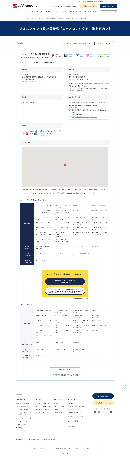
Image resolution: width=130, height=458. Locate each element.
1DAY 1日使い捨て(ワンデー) (24, 403)
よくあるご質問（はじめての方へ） (76, 406)
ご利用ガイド (57, 403)
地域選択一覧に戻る (104, 43)
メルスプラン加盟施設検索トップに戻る (78, 43)
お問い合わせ (20, 439)
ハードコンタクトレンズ (23, 424)
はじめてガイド (75, 12)
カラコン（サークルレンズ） (23, 418)
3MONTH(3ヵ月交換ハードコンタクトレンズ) (23, 414)
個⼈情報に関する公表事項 (62, 448)
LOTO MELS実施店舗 (107, 55)
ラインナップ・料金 (59, 406)
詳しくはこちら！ (43, 135)
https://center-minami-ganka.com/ (84, 117)
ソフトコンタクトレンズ (23, 421)
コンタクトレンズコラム (74, 409)
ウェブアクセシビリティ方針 (81, 448)
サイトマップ (32, 448)
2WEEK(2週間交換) (21, 406)
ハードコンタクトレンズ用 (43, 406)
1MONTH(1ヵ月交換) (22, 409)
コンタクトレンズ (35, 12)
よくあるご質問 (90, 12)
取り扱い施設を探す (108, 6)
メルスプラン (61, 12)
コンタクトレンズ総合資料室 (75, 416)
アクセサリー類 (40, 413)
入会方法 (56, 409)
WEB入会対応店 (82, 55)
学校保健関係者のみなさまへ (75, 413)
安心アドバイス (71, 403)
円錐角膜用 (19, 428)
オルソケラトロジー (21, 431)
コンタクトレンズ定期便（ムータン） (94, 55)
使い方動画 (71, 426)
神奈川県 (60, 18)
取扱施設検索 (103, 396)
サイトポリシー (97, 448)
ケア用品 (49, 12)
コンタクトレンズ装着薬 (42, 409)
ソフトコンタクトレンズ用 (43, 403)
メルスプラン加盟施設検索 (50, 18)
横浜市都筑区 (66, 18)
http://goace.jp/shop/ (33, 81)
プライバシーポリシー (46, 448)
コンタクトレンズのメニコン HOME (33, 18)
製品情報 (19, 394)
